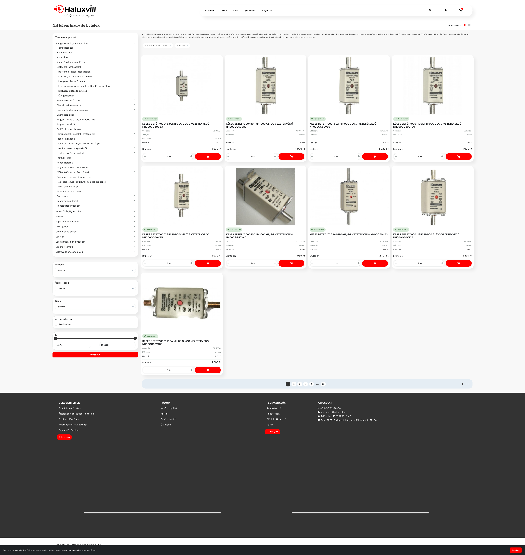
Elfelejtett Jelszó (276, 419)
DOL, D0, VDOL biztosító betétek (75, 76)
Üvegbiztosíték (66, 95)
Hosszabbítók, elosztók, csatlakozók (76, 134)
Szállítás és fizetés (70, 408)
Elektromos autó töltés (69, 100)
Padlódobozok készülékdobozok (74, 177)
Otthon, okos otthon (66, 231)
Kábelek (60, 216)
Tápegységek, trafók (67, 201)
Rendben (516, 550)
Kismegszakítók (65, 47)
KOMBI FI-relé (64, 157)
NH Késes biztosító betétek (72, 90)
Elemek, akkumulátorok (69, 105)
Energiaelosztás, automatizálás (72, 43)
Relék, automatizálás (67, 186)
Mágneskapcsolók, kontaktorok (73, 167)
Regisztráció (274, 408)
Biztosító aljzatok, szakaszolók (74, 71)
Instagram (273, 431)
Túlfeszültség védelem (68, 205)
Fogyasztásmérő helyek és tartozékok (77, 119)
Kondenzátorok (65, 162)
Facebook (65, 437)
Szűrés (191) (95, 355)
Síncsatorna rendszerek (69, 191)
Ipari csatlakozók (66, 138)
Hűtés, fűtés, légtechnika (68, 211)
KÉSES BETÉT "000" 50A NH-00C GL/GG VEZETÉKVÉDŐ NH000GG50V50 (343, 125)
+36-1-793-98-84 (330, 408)
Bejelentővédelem (69, 430)
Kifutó (235, 10)
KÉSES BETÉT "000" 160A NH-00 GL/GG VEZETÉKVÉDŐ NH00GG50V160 (175, 343)
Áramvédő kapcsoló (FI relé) (71, 62)
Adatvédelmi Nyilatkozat (73, 424)
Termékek (209, 10)
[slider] (55, 338)
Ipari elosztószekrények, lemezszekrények (79, 143)
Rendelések (273, 413)
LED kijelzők (62, 226)
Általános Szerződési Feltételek (77, 413)
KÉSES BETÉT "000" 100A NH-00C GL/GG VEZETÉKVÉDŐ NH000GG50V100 (427, 125)
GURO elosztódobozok (69, 129)
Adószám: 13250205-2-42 (335, 416)
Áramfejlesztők (65, 52)
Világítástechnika (64, 246)
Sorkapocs (62, 196)
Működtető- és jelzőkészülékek (73, 172)
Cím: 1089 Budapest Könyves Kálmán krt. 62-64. (348, 420)
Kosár (270, 424)
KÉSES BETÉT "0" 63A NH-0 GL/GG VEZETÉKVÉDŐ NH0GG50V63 (349, 234)
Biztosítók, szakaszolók (69, 67)
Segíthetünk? (168, 419)
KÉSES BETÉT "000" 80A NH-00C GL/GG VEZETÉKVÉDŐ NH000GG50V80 (259, 125)
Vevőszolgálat (169, 408)
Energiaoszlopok (65, 114)
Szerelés (60, 236)
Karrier (164, 413)
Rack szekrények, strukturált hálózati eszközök (81, 181)
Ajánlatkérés (250, 10)
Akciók (224, 10)
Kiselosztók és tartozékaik (71, 153)
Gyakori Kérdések (69, 419)
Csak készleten (65, 324)
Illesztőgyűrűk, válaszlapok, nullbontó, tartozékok (84, 86)
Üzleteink (166, 424)
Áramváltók (63, 57)
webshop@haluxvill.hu (333, 412)
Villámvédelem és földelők (69, 251)
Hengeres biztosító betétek (72, 81)
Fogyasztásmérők (66, 124)
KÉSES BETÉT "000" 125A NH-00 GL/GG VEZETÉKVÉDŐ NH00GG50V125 (426, 236)
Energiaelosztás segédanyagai (72, 110)
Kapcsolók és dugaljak (67, 221)
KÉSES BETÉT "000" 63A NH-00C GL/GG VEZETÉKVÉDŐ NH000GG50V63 (175, 125)
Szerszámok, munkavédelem (70, 241)
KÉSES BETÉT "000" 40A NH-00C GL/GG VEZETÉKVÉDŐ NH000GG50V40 (259, 236)
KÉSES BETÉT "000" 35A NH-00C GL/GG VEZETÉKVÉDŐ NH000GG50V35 (175, 236)
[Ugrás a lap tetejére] (517, 538)
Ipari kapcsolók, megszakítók (72, 148)
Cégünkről (267, 10)
